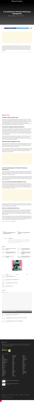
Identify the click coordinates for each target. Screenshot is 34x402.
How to (13, 367)
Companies (3, 371)
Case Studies (4, 370)
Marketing (13, 371)
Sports (23, 366)
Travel (23, 370)
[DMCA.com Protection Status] (9, 350)
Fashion (13, 357)
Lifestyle (13, 370)
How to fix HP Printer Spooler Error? (10, 276)
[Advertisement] (17, 37)
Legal (13, 369)
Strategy (24, 368)
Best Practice (4, 365)
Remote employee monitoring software (15, 133)
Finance (13, 358)
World (23, 373)
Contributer (10, 238)
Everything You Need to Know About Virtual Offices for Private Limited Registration (26, 253)
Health (13, 365)
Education (3, 373)
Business (7, 25)
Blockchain (3, 367)
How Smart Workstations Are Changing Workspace (12, 380)
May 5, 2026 (7, 250)
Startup (24, 367)
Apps (2, 357)
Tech (23, 369)
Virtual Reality (24, 372)
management (6, 221)
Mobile (13, 372)
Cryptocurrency (4, 372)
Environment (14, 356)
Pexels (8, 115)
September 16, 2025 (24, 250)
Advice (3, 355)
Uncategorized (25, 371)
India (13, 368)
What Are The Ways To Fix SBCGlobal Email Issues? (12, 279)
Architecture (4, 358)
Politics (24, 357)
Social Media (24, 365)
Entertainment (14, 355)
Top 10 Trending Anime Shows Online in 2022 (11, 282)
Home (2, 25)
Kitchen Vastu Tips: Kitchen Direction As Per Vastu (12, 314)
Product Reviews (25, 358)
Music (13, 373)
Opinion (24, 355)
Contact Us (3, 395)
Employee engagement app (6, 148)
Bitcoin (3, 366)
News (5, 25)
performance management (12, 221)
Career (3, 369)
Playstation (24, 356)
